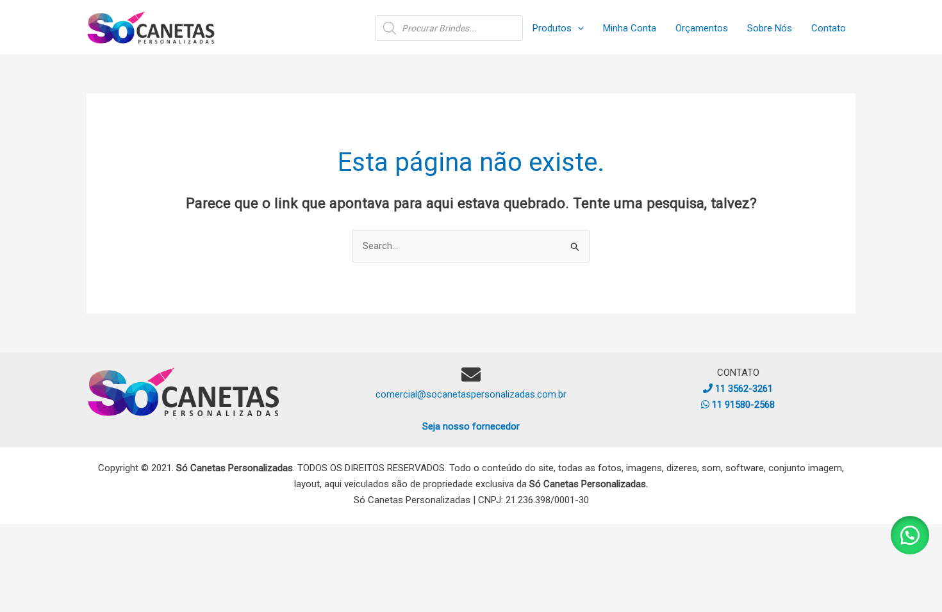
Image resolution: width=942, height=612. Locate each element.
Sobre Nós (769, 28)
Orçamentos (701, 28)
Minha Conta (629, 28)
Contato (828, 28)
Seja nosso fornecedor (471, 426)
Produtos (552, 28)
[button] (578, 28)
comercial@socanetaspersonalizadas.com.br (471, 394)
